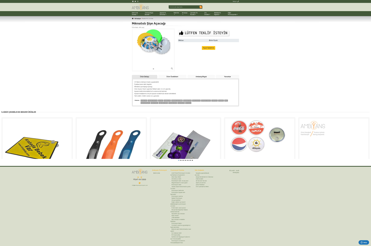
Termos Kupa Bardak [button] (149, 13)
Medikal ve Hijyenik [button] (217, 13)
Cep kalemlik (181, 102)
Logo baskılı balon (163, 102)
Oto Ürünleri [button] (206, 13)
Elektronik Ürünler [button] (135, 13)
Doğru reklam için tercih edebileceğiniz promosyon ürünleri (178, 204)
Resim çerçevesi (196, 100)
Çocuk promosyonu (145, 102)
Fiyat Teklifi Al (208, 48)
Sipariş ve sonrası (200, 182)
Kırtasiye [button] (184, 13)
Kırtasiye (138, 18)
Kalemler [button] (176, 13)
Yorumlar (227, 77)
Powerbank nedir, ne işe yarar (179, 181)
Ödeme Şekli (199, 179)
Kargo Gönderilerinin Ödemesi (204, 177)
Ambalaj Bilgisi (201, 77)
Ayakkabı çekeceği (152, 100)
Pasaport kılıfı (167, 100)
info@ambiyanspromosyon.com (140, 185)
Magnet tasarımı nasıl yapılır (179, 182)
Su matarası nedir (176, 233)
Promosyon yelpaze (205, 100)
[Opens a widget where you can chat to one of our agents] (363, 242)
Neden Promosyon (176, 198)
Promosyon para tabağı (177, 100)
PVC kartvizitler (175, 235)
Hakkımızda (156, 173)
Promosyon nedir (176, 184)
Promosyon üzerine (177, 196)
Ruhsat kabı (144, 100)
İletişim (235, 1)
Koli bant (160, 100)
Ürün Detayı (144, 77)
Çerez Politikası (199, 184)
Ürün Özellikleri (172, 77)
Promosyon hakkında (177, 190)
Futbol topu (214, 100)
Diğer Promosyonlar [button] (232, 13)
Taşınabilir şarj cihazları (178, 213)
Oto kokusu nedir (176, 179)
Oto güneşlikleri (176, 200)
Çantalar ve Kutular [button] (194, 13)
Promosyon (221, 100)
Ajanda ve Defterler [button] (163, 13)
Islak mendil (175, 215)
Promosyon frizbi (187, 100)
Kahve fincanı (154, 102)
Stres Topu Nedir (176, 177)
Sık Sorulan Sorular (201, 181)
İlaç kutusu (188, 102)
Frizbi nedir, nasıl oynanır (178, 208)
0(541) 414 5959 (139, 179)
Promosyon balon (173, 102)
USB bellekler (175, 217)
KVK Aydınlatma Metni (202, 186)
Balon (226, 100)
